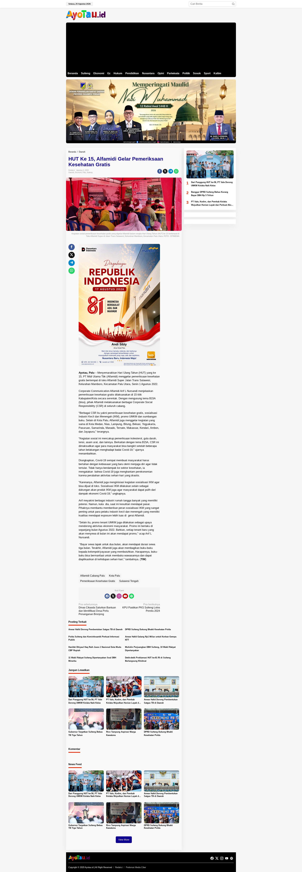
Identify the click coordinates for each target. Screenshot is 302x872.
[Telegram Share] (170, 171)
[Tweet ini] (165, 171)
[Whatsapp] (176, 171)
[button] (233, 4)
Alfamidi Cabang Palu (92, 575)
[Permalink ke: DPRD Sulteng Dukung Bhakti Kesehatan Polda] (161, 719)
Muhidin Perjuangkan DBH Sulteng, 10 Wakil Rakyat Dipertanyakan (150, 649)
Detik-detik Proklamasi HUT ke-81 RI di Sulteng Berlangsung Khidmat (148, 659)
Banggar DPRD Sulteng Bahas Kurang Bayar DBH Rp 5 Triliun (209, 193)
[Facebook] (107, 596)
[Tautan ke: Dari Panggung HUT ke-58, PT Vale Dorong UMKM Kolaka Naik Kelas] (210, 164)
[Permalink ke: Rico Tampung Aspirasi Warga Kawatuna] (124, 719)
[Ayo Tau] (85, 15)
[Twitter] (113, 596)
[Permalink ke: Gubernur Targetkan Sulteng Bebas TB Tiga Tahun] (86, 719)
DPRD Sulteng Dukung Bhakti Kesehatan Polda (148, 629)
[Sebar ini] (159, 171)
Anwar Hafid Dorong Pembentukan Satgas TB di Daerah (95, 629)
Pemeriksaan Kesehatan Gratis (97, 581)
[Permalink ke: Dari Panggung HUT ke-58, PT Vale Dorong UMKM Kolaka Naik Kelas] (86, 686)
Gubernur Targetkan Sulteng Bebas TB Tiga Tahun (85, 733)
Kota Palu (114, 575)
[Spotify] (131, 596)
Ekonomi (78, 172)
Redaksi (119, 867)
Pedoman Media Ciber (136, 867)
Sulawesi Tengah (129, 581)
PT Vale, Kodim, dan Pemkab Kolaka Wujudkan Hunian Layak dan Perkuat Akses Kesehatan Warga (123, 701)
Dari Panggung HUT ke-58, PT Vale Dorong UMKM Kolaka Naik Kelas (85, 701)
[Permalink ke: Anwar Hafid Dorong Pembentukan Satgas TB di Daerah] (161, 686)
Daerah (71, 172)
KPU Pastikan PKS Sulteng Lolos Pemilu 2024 (141, 607)
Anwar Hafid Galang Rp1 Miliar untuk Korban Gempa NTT (150, 638)
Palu (84, 172)
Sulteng (89, 172)
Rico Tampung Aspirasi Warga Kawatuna (121, 733)
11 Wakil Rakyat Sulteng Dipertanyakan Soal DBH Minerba (92, 659)
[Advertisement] (151, 46)
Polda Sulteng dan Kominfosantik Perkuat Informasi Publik (93, 638)
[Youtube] (125, 596)
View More (123, 839)
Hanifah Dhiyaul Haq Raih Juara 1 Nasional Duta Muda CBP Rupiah (94, 649)
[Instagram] (119, 596)
